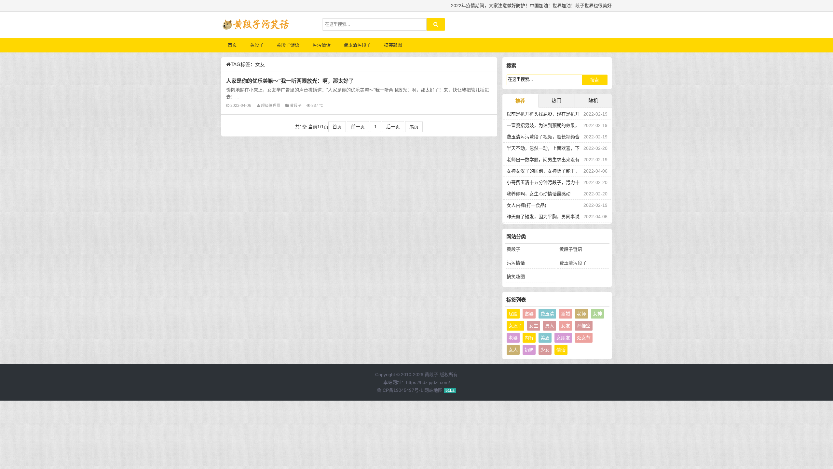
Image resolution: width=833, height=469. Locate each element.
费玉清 (547, 313)
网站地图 (433, 390)
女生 (533, 325)
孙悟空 (584, 325)
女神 (597, 313)
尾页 (413, 126)
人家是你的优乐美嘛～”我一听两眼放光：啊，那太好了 (290, 81)
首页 (232, 45)
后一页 (393, 126)
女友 (565, 325)
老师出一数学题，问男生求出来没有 (543, 159)
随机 (593, 100)
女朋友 (563, 337)
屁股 (513, 313)
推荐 (520, 101)
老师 (581, 313)
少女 (545, 349)
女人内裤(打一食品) (526, 205)
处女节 (584, 337)
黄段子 (257, 45)
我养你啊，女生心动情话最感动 (538, 193)
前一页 (358, 126)
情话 (561, 349)
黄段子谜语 (288, 45)
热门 (556, 100)
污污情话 (321, 45)
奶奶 (529, 349)
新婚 (565, 313)
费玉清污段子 (357, 45)
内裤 (529, 337)
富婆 (529, 313)
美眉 (545, 337)
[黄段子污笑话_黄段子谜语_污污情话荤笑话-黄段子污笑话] (255, 25)
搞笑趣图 (393, 45)
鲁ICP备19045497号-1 (400, 390)
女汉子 (515, 325)
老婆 (513, 337)
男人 (549, 325)
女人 (513, 349)
